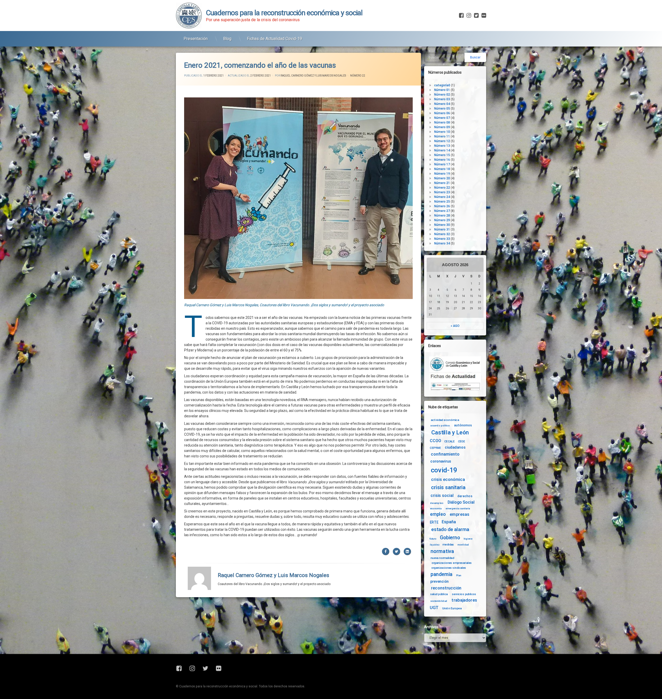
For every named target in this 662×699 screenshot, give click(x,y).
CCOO (435, 440)
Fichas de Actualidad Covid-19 (274, 38)
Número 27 (442, 211)
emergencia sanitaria (458, 508)
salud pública (439, 594)
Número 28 (442, 215)
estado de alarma (450, 529)
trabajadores (464, 600)
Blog (227, 38)
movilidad (463, 544)
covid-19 (444, 470)
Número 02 (442, 94)
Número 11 (442, 136)
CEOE (461, 441)
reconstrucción (446, 588)
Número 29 (442, 220)
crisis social (442, 495)
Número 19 (442, 173)
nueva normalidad (442, 558)
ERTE (434, 522)
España (449, 522)
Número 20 (442, 178)
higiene (468, 538)
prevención (439, 581)
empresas (459, 514)
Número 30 (442, 225)
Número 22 (357, 75)
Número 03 (442, 99)
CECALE (449, 441)
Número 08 (442, 122)
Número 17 (442, 164)
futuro (433, 538)
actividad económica (445, 420)
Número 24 (442, 197)
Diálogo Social (461, 502)
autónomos (463, 425)
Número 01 (442, 90)
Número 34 (442, 243)
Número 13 (442, 146)
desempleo (436, 503)
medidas (448, 544)
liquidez (434, 544)
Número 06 (442, 113)
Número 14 (442, 150)
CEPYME (435, 448)
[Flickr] (483, 15)
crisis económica (448, 479)
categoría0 (442, 85)
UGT (434, 607)
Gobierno (450, 538)
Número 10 (442, 132)
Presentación (196, 38)
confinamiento (445, 454)
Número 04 (442, 104)
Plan (458, 575)
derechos (464, 496)
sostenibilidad (438, 601)
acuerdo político (440, 425)
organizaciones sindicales (448, 567)
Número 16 (442, 160)
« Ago (455, 326)
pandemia (442, 574)
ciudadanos (455, 447)
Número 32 (442, 234)
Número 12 (442, 141)
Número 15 (442, 155)
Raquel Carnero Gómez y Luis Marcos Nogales (313, 75)
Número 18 (442, 169)
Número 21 (442, 183)
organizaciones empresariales (452, 563)
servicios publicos (464, 594)
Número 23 (442, 192)
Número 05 (442, 108)
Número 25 (442, 201)
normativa (442, 551)
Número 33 (442, 239)
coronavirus (440, 461)
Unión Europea (452, 608)
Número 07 (442, 118)
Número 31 (442, 229)
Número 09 (442, 127)
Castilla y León (450, 432)
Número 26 (442, 206)
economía (436, 508)
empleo (438, 514)
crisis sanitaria (448, 488)
